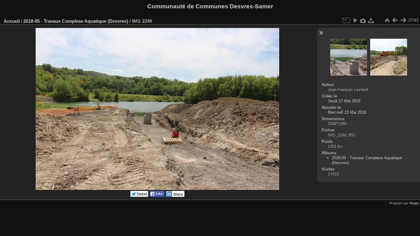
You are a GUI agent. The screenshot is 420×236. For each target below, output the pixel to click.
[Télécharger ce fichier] (371, 20)
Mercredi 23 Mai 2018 (347, 112)
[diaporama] (355, 20)
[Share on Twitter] (139, 195)
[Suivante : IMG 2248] (403, 20)
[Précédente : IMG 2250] (395, 20)
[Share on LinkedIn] (175, 195)
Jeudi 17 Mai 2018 (344, 101)
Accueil (12, 21)
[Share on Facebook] (156, 195)
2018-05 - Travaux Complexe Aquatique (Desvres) (75, 21)
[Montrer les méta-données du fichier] (363, 20)
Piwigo (414, 203)
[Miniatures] (387, 20)
